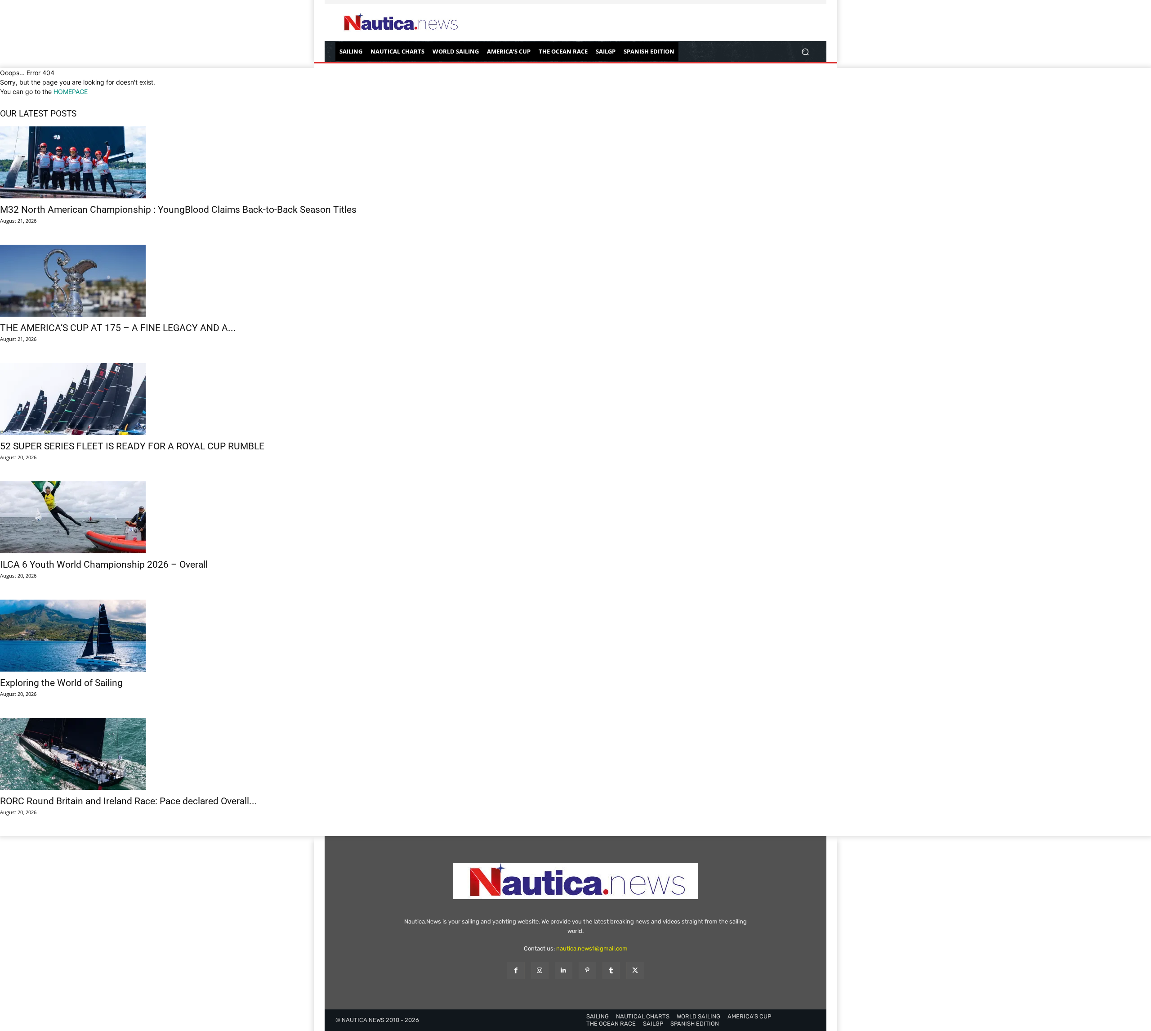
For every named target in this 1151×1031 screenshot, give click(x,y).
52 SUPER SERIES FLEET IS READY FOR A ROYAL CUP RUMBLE (132, 446)
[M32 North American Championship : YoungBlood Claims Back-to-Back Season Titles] (575, 162)
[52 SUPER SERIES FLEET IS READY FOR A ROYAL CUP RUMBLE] (575, 399)
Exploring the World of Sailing (61, 682)
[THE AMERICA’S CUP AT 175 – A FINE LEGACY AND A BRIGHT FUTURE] (575, 281)
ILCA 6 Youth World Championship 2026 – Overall (104, 564)
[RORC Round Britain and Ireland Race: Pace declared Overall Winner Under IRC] (575, 754)
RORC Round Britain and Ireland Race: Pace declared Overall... (128, 801)
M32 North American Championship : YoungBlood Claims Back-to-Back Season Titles (178, 209)
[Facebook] (515, 970)
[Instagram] (540, 970)
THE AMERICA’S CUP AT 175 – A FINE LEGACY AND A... (118, 328)
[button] (805, 51)
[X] (635, 970)
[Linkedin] (563, 970)
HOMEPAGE (71, 91)
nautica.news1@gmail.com (592, 948)
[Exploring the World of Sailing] (575, 636)
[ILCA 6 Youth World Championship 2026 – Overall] (575, 517)
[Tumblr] (611, 970)
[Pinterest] (587, 970)
